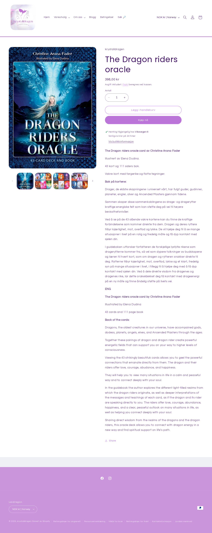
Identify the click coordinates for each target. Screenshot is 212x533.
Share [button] (112, 440)
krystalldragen (24, 521)
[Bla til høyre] (92, 181)
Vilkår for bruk (116, 521)
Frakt (125, 84)
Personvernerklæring (94, 521)
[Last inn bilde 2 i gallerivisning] (43, 181)
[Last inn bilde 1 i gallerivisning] (25, 181)
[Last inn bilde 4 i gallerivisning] (79, 181)
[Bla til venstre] (12, 181)
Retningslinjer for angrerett (67, 521)
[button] (61, 17)
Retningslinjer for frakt (137, 521)
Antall (108, 91)
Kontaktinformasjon (162, 521)
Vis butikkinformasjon (121, 141)
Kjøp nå (143, 120)
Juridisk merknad (183, 521)
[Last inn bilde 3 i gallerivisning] (61, 181)
